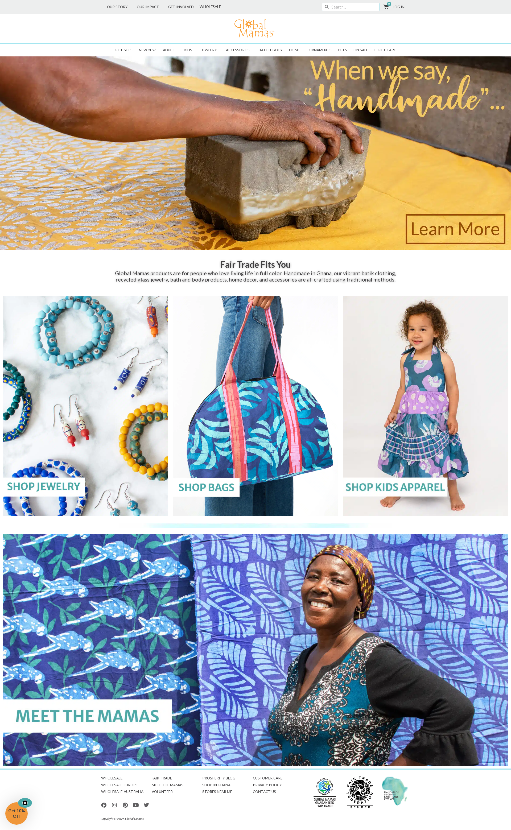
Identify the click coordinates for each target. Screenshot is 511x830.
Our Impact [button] (148, 7)
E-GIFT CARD (385, 50)
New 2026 (147, 50)
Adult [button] (169, 50)
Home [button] (294, 50)
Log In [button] (399, 7)
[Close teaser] (25, 803)
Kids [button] (188, 50)
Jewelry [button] (209, 50)
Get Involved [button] (181, 7)
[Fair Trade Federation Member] (360, 793)
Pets (342, 50)
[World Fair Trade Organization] (324, 793)
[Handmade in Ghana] (395, 791)
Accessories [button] (238, 50)
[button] (16, 813)
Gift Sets (124, 50)
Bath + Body (271, 50)
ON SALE (360, 50)
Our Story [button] (117, 7)
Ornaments (320, 50)
